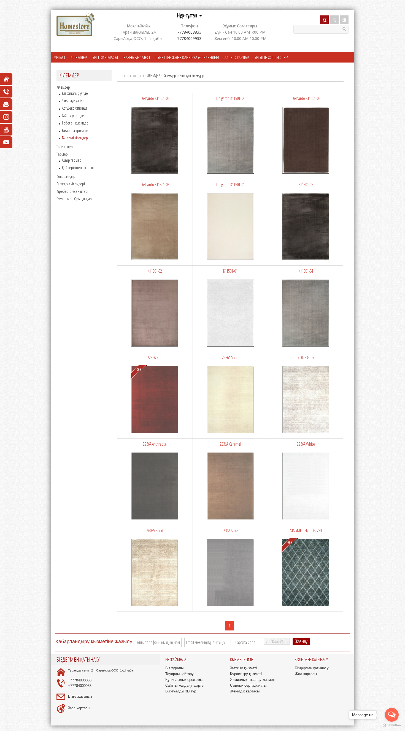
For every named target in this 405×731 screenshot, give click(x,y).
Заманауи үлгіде (73, 100)
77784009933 (189, 38)
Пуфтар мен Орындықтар (74, 198)
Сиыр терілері (72, 160)
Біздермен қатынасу (312, 668)
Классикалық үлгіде (75, 93)
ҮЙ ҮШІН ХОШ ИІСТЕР (271, 57)
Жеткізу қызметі (243, 668)
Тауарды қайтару (179, 674)
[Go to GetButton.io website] (392, 725)
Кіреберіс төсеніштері (72, 191)
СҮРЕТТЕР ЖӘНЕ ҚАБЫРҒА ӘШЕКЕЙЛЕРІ (187, 57)
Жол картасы (79, 708)
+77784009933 (79, 686)
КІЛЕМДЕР (79, 57)
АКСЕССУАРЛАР (237, 57)
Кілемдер (63, 87)
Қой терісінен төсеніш (78, 167)
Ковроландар (65, 176)
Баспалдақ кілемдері (70, 183)
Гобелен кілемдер (75, 123)
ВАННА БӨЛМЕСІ (136, 57)
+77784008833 (79, 680)
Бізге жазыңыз (80, 696)
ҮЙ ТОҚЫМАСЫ (105, 57)
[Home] (75, 25)
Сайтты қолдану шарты (184, 685)
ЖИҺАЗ (59, 57)
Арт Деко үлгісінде (75, 108)
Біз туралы (174, 668)
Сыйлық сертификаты (248, 685)
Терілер (62, 154)
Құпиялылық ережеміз (183, 680)
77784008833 (189, 32)
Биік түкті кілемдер (75, 137)
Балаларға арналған (75, 130)
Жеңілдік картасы (245, 691)
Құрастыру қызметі (246, 674)
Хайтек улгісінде (73, 115)
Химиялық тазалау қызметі (252, 680)
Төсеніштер (64, 146)
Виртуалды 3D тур (180, 691)
